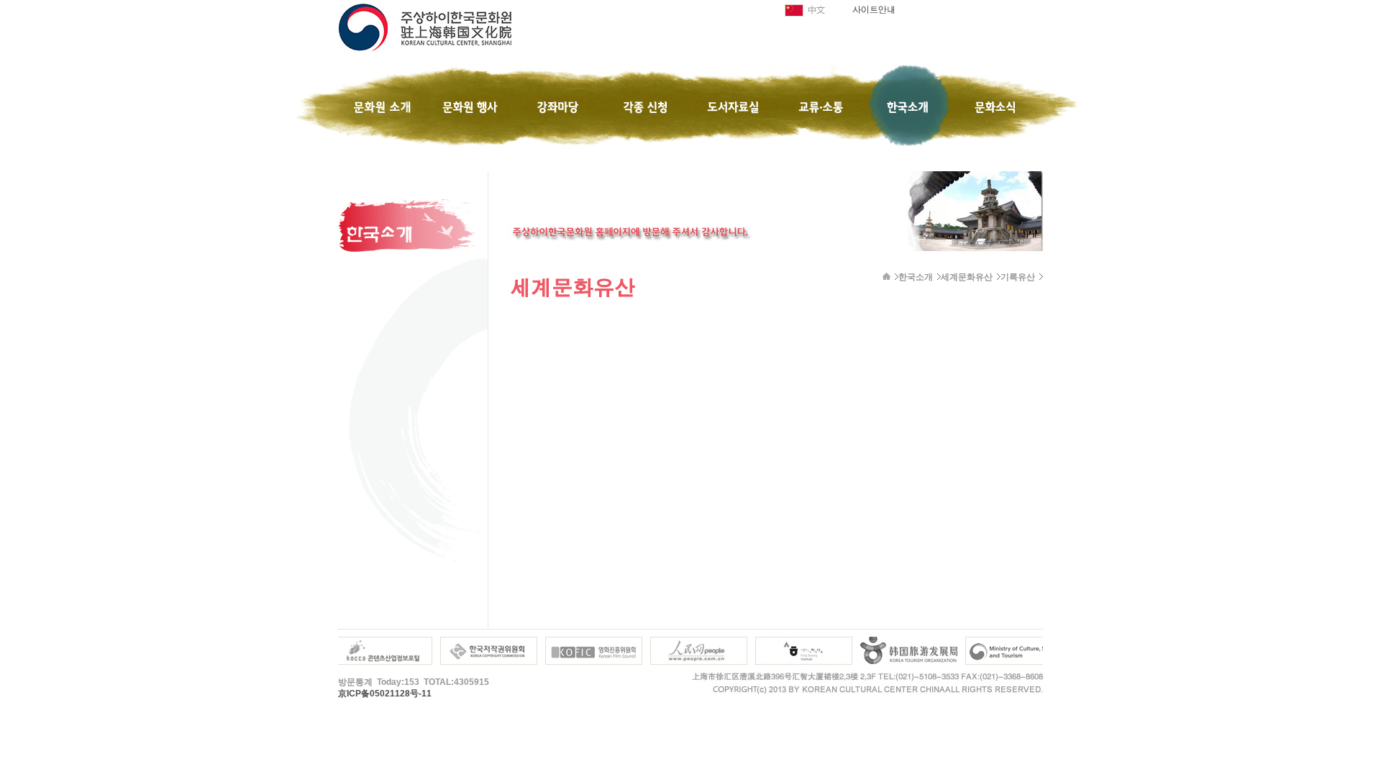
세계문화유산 (967, 277)
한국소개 (915, 277)
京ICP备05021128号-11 (385, 694)
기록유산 (1018, 277)
